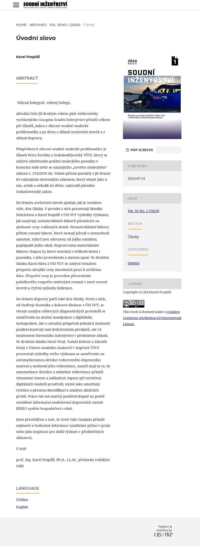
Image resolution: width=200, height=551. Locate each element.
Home (21, 25)
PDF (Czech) (141, 150)
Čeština (22, 499)
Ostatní (133, 263)
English (22, 507)
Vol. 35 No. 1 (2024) (64, 25)
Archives (38, 25)
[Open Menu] (16, 5)
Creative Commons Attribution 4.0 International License (152, 318)
